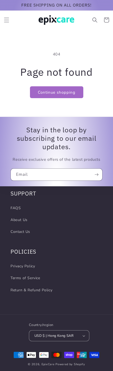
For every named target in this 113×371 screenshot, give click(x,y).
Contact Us (20, 231)
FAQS (16, 207)
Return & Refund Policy (31, 290)
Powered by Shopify (70, 364)
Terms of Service (25, 277)
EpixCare (48, 364)
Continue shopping (56, 92)
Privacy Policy (23, 266)
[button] (6, 20)
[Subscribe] (96, 174)
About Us (19, 219)
